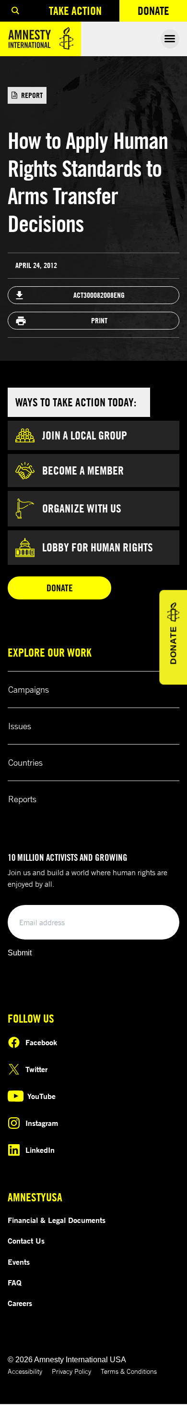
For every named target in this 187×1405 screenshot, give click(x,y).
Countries (25, 762)
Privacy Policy (71, 1371)
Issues (19, 726)
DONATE (173, 645)
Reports (22, 799)
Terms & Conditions (129, 1371)
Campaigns (28, 689)
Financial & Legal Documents (56, 1220)
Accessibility (25, 1371)
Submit (20, 953)
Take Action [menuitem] (75, 10)
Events (19, 1262)
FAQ (15, 1282)
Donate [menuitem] (162, 13)
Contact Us (26, 1241)
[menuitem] (15, 11)
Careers (20, 1303)
